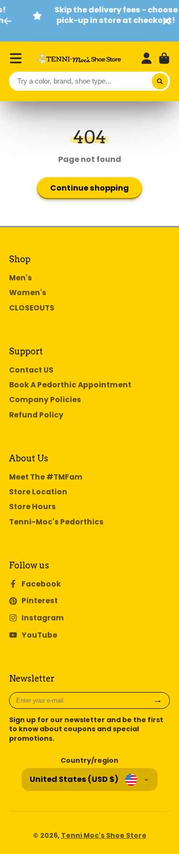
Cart (164, 58)
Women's (27, 293)
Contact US (31, 370)
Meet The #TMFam (46, 477)
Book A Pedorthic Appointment (70, 385)
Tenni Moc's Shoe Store (104, 835)
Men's (20, 278)
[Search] (160, 81)
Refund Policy (36, 415)
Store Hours (32, 507)
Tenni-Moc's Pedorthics (56, 522)
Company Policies (45, 400)
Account (146, 58)
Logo (79, 58)
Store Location (38, 492)
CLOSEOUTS (31, 308)
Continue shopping (89, 187)
